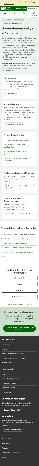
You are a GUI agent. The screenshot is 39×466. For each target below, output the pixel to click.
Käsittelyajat (6, 392)
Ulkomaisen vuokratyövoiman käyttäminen (17, 252)
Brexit (3, 257)
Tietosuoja (6, 443)
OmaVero (5, 345)
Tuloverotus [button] (10, 93)
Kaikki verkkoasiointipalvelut (13, 354)
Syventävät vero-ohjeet (13, 410)
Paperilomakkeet (8, 388)
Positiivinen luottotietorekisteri (13, 358)
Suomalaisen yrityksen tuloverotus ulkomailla (18, 234)
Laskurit (5, 349)
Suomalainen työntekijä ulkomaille (17, 140)
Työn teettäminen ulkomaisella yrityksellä (16, 239)
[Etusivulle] (6, 8)
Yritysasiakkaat (32, 8)
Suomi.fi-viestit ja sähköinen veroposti (18, 328)
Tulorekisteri (6, 363)
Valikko (5, 15)
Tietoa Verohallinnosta (13, 430)
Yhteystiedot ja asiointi (10, 379)
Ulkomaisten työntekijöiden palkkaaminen (17, 248)
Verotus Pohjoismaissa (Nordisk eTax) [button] (19, 214)
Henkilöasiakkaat (21, 8)
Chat (4, 374)
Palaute (5, 448)
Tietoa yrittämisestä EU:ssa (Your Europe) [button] (17, 187)
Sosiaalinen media (9, 383)
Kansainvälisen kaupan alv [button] (15, 124)
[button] (20, 278)
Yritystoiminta (19, 20)
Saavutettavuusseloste (10, 453)
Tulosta (5, 457)
